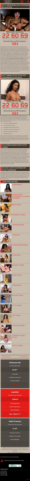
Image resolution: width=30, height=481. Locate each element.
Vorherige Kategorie (7, 356)
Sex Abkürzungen (3, 473)
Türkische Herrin (18, 325)
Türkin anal (16, 255)
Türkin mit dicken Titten (18, 336)
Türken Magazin (3, 471)
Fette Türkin (16, 305)
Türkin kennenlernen (20, 245)
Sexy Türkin (16, 315)
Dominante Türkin (18, 215)
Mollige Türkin (17, 295)
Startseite (28, 479)
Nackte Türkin (17, 345)
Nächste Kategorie (23, 356)
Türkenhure (16, 285)
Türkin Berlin (17, 184)
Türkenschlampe (18, 225)
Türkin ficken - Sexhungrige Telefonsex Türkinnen (20, 196)
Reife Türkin (16, 205)
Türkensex (16, 235)
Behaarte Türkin (18, 265)
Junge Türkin (17, 275)
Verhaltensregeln (3, 475)
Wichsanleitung (3, 472)
